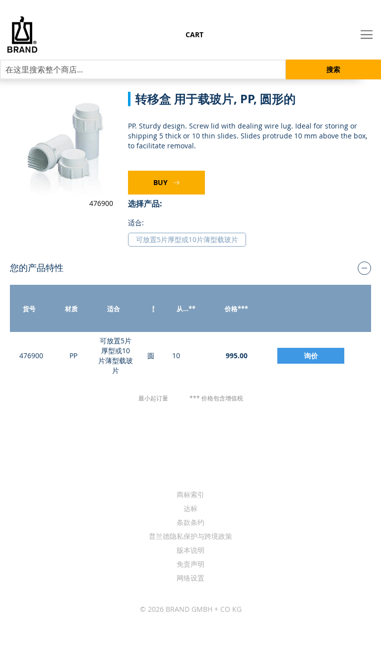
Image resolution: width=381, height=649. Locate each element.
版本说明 (190, 550)
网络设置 (190, 578)
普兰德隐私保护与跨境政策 (190, 536)
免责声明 (190, 564)
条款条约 (190, 522)
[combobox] (143, 69)
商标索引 (190, 494)
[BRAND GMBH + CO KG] (30, 34)
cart (194, 34)
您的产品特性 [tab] (37, 267)
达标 (190, 508)
